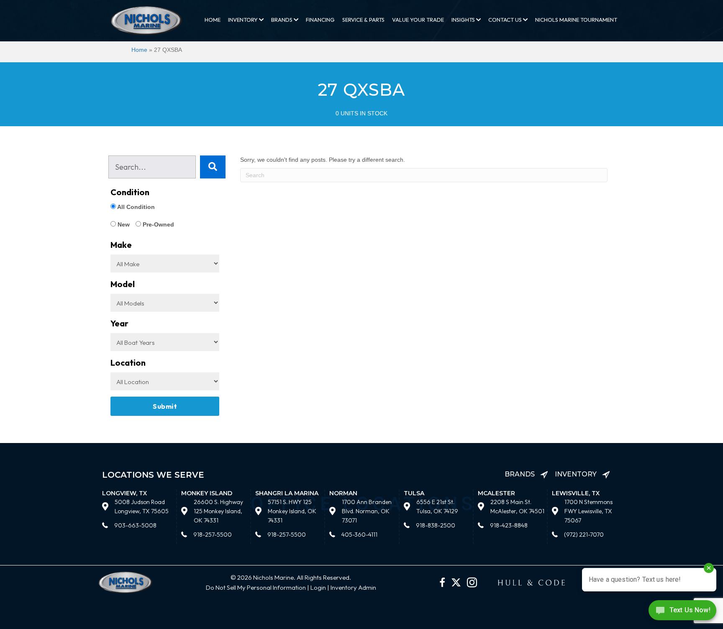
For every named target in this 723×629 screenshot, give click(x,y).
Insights (463, 19)
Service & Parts (363, 19)
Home (212, 19)
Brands (282, 19)
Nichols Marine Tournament (576, 19)
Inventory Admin (353, 587)
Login (318, 587)
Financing (320, 19)
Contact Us (505, 19)
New (123, 224)
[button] (213, 166)
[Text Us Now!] (682, 612)
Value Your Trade (418, 19)
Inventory (243, 19)
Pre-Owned (157, 224)
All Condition (135, 207)
